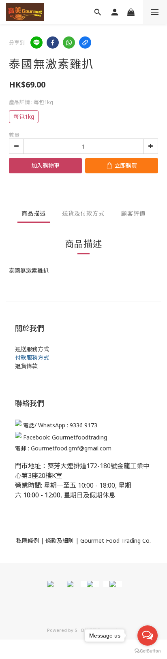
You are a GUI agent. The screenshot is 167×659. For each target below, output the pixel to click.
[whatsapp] (69, 42)
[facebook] (53, 42)
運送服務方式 (32, 349)
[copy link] (85, 42)
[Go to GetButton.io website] (148, 650)
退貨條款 (26, 366)
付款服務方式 (32, 357)
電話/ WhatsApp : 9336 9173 (60, 425)
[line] (36, 42)
